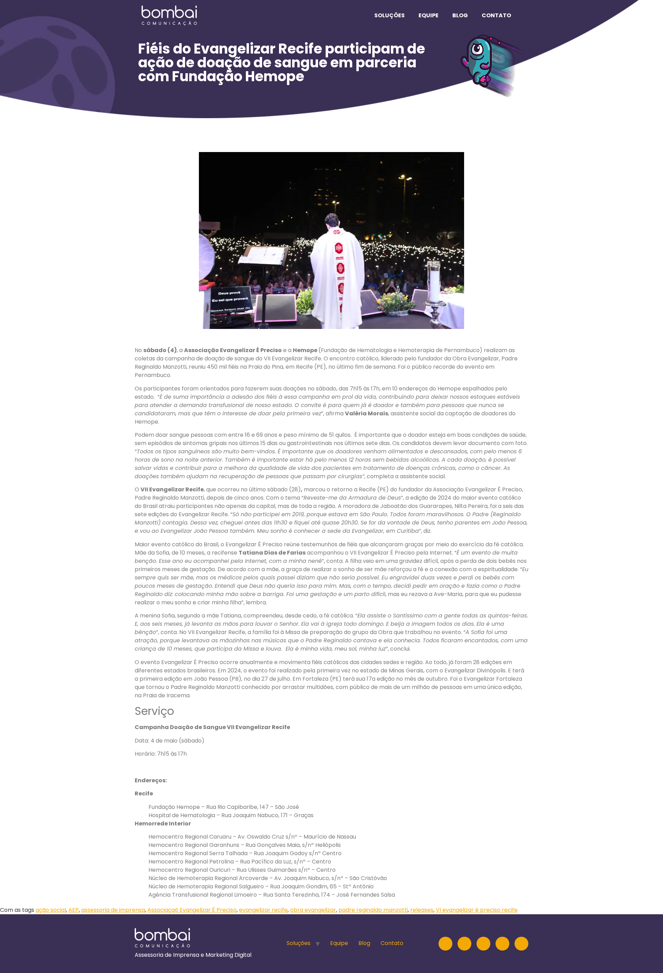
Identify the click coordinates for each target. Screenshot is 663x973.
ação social (51, 910)
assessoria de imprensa (113, 910)
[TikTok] (521, 944)
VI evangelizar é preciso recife (477, 910)
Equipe (429, 15)
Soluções (389, 15)
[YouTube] (483, 944)
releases (421, 910)
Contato (496, 15)
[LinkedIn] (464, 944)
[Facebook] (502, 944)
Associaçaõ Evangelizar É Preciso (192, 910)
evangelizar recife (263, 910)
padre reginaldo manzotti (373, 910)
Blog (460, 15)
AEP (73, 910)
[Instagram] (445, 944)
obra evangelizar (313, 910)
